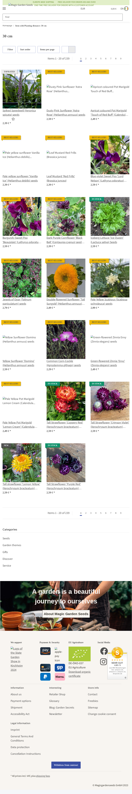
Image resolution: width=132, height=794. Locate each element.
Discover (8, 559)
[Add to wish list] (35, 75)
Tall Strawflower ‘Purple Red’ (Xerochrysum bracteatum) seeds (64, 486)
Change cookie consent (102, 714)
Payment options (21, 701)
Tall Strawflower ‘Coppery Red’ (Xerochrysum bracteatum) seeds (65, 425)
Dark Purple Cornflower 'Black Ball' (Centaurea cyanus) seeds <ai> (65, 240)
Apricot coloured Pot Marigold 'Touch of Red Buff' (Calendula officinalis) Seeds (109, 113)
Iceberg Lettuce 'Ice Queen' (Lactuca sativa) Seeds (107, 240)
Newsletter (55, 714)
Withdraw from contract (66, 765)
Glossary (54, 701)
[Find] (125, 17)
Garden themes (12, 545)
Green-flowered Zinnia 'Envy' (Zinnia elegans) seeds (108, 363)
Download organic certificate (80, 674)
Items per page (48, 49)
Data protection (20, 747)
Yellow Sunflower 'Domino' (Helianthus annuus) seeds (18, 363)
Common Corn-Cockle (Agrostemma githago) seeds (64, 363)
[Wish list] (98, 8)
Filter (10, 49)
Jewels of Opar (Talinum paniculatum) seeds (17, 302)
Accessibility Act (20, 714)
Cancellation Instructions (26, 754)
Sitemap (93, 708)
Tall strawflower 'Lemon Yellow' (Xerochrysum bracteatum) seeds (21, 486)
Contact (92, 694)
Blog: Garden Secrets (61, 708)
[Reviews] (11, 119)
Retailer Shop (57, 694)
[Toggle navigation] (4, 7)
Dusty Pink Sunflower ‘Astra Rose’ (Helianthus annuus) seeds (66, 113)
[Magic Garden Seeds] (20, 8)
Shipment (16, 708)
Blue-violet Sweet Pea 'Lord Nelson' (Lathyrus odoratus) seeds (107, 178)
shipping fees (43, 776)
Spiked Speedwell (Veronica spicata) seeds (19, 113)
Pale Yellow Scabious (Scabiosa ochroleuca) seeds (109, 302)
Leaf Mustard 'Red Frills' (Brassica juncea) (61, 178)
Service (7, 566)
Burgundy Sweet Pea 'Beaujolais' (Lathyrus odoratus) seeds (21, 240)
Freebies (93, 701)
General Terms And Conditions (22, 738)
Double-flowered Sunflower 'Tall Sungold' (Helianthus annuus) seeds (66, 302)
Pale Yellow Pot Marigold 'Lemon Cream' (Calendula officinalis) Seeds (18, 425)
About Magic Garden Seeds (66, 614)
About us (16, 694)
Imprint (15, 730)
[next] (126, 59)
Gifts (5, 552)
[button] (91, 8)
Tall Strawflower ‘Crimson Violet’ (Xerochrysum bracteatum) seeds (110, 425)
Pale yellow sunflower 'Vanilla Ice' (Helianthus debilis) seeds (20, 178)
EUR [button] (79, 8)
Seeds (6, 538)
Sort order (26, 49)
